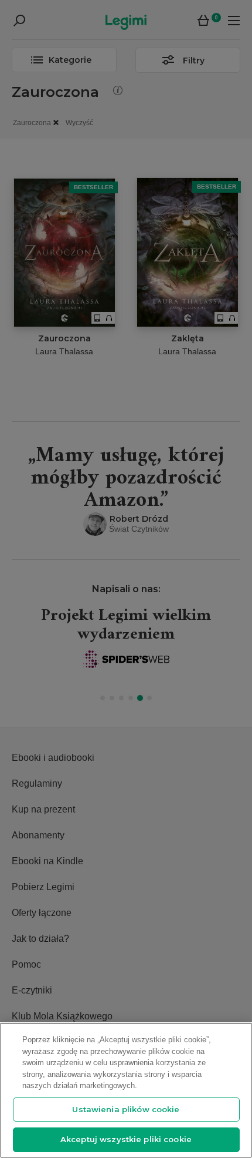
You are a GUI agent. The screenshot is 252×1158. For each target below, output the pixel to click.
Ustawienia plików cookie (125, 1109)
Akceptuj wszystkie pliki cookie (126, 1139)
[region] (126, 1090)
